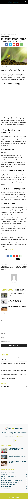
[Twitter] (15, 440)
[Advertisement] (14, 18)
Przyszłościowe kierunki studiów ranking (17, 462)
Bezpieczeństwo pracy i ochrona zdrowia (11, 480)
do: (9, 249)
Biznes (2, 36)
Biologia (3, 478)
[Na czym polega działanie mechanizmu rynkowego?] (4, 301)
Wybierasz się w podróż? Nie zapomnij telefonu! (16, 449)
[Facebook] (12, 440)
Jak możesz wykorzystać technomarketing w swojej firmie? (18, 455)
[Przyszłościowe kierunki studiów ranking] (4, 463)
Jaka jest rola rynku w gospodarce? (17, 306)
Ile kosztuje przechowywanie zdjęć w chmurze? (7, 268)
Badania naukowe (5, 489)
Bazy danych (4, 474)
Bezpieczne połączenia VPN (8, 484)
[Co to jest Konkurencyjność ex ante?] (4, 295)
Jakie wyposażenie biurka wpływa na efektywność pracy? (14, 374)
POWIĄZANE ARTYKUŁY (7, 290)
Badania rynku (6, 36)
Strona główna (3, 34)
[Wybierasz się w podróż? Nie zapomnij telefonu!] (4, 450)
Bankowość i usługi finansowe (8, 476)
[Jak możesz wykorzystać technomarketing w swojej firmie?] (4, 457)
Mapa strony (14, 495)
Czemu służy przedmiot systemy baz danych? (21, 267)
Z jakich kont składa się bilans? (8, 378)
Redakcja (5, 41)
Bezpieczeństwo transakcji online (10, 482)
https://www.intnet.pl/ (14, 249)
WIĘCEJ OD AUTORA (20, 290)
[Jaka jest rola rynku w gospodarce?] (4, 308)
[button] (26, 2)
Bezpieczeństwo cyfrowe (7, 472)
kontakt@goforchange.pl (19, 436)
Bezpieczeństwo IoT (6, 487)
